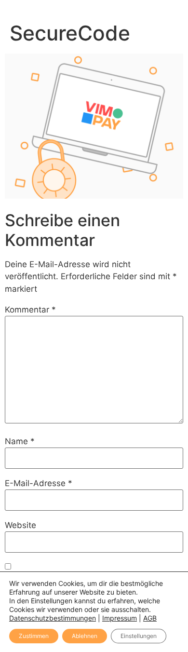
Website (20, 525)
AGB (150, 618)
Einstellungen (139, 635)
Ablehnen (84, 635)
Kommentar (30, 310)
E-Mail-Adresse (38, 483)
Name (20, 441)
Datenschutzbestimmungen (52, 618)
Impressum (119, 618)
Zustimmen (34, 635)
